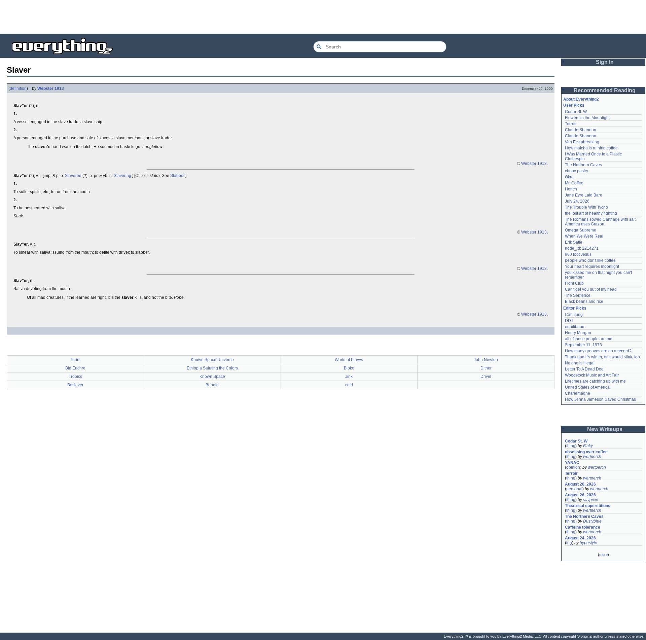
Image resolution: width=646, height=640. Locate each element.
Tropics (75, 376)
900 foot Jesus (578, 254)
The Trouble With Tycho (586, 207)
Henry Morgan (578, 332)
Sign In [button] (605, 62)
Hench (571, 189)
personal (574, 489)
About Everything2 (581, 99)
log (569, 542)
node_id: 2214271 (582, 248)
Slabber (177, 175)
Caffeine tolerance (582, 527)
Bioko (349, 368)
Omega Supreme (580, 230)
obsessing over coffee (586, 452)
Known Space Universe (212, 359)
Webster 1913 (50, 88)
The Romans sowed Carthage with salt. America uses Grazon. (601, 221)
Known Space (212, 376)
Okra (569, 177)
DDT (569, 320)
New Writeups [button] (604, 429)
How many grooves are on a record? (598, 351)
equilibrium (575, 326)
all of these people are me (588, 338)
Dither (486, 368)
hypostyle (588, 542)
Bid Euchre (75, 368)
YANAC (572, 462)
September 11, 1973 (583, 345)
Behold (212, 385)
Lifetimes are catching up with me (595, 381)
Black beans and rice (584, 301)
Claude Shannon (580, 130)
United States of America (587, 387)
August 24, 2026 (580, 538)
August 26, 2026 (580, 484)
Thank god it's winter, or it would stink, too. (603, 357)
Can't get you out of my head (591, 289)
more (603, 555)
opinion (573, 467)
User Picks (573, 105)
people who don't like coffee (590, 260)
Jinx (349, 376)
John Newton (486, 359)
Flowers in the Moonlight (587, 117)
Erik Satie (573, 242)
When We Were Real (584, 236)
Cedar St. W (576, 111)
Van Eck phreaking (582, 142)
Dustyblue (592, 521)
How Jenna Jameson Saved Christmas (600, 399)
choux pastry (576, 171)
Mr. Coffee (574, 183)
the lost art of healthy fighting (591, 213)
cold (349, 385)
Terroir (571, 123)
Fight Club (574, 283)
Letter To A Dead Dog (584, 369)
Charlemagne (577, 393)
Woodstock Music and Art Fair (592, 375)
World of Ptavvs (349, 359)
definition (18, 88)
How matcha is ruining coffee (591, 148)
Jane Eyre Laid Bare (583, 195)
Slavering (122, 175)
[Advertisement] (323, 17)
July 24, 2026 (577, 201)
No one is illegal (580, 363)
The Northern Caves (583, 165)
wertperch (592, 456)
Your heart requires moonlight (592, 266)
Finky (588, 445)
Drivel (485, 376)
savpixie (590, 499)
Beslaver (75, 385)
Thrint (75, 359)
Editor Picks (574, 308)
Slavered (73, 175)
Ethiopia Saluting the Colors (212, 368)
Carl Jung (574, 314)
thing (570, 445)
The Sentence (577, 295)
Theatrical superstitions (587, 505)
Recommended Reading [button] (605, 90)
